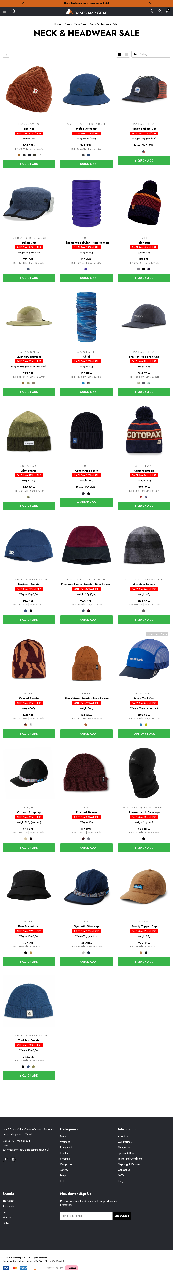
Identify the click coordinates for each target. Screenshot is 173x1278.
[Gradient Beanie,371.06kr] (144, 545)
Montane (8, 1217)
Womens (65, 1142)
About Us (123, 1136)
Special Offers (126, 1153)
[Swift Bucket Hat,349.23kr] (86, 89)
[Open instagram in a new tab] (13, 1159)
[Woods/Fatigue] (28, 497)
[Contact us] (152, 11)
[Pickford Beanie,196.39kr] (86, 773)
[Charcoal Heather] (144, 611)
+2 (39, 155)
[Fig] (83, 839)
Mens (63, 1136)
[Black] (83, 155)
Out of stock (144, 734)
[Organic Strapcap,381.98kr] (29, 773)
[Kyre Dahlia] (26, 725)
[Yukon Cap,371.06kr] (29, 203)
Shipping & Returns (129, 1164)
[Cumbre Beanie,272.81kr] (144, 431)
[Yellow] (146, 725)
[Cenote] (88, 155)
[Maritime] (141, 497)
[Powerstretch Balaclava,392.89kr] (144, 773)
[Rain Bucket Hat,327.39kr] (29, 887)
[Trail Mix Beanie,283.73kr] (29, 1001)
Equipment (66, 1147)
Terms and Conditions (130, 1159)
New (63, 1175)
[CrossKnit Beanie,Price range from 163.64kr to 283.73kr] (86, 431)
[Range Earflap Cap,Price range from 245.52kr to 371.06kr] (144, 89)
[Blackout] (146, 953)
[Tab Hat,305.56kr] (29, 89)
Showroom (124, 1147)
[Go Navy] (88, 953)
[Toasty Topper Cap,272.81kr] (144, 887)
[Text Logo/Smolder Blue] (144, 383)
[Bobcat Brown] (23, 383)
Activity (64, 1170)
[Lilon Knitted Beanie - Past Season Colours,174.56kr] (86, 659)
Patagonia (8, 1206)
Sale (62, 1181)
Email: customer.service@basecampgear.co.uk (26, 1147)
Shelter (64, 1153)
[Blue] (141, 725)
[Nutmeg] (146, 497)
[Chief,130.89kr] (86, 317)
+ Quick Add (29, 164)
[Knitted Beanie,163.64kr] (29, 659)
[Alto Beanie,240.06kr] (29, 431)
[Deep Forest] (35, 155)
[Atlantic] (83, 611)
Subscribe (121, 1216)
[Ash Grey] (138, 269)
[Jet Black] (31, 839)
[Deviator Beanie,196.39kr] (29, 545)
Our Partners (125, 1142)
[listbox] (150, 54)
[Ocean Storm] (88, 839)
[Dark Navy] (29, 155)
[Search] (13, 11)
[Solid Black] (26, 953)
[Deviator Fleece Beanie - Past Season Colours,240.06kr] (86, 545)
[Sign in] (160, 11)
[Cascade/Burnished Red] (144, 152)
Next (150, 3)
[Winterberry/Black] (88, 611)
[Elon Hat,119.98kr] (144, 203)
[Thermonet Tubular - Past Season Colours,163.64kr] (86, 203)
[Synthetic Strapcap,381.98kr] (86, 887)
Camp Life (66, 1164)
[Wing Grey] (33, 383)
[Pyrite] (83, 953)
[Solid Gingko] (31, 953)
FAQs (121, 1175)
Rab (5, 1212)
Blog (120, 1181)
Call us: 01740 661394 (16, 1141)
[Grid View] (119, 54)
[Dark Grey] (24, 155)
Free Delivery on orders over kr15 (86, 3)
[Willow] (33, 1067)
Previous (23, 3)
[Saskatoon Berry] (88, 383)
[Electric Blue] (83, 383)
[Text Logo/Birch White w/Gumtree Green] (138, 383)
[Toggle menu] (4, 11)
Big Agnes (9, 1201)
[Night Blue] (149, 269)
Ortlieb (6, 1223)
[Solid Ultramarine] (86, 269)
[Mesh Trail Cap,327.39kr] (144, 659)
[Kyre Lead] (31, 725)
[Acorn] (19, 155)
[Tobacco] (141, 953)
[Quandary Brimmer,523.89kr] (29, 317)
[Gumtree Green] (28, 383)
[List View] (126, 54)
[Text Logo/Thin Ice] (149, 383)
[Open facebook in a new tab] (5, 1159)
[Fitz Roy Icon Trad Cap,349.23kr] (144, 317)
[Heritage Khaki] (26, 839)
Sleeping (65, 1159)
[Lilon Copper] (86, 725)
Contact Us (124, 1170)
